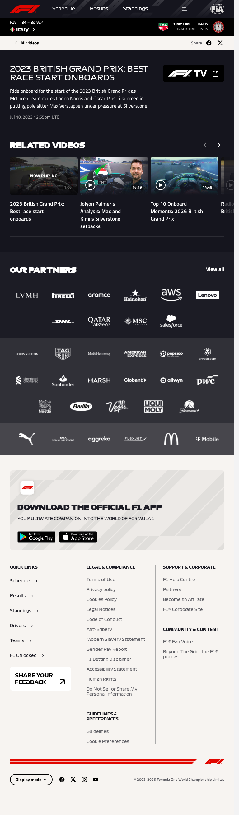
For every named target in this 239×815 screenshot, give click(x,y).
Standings (135, 9)
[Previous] (205, 145)
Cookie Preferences (108, 741)
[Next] (218, 145)
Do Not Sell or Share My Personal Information (112, 691)
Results (99, 9)
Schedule (63, 9)
